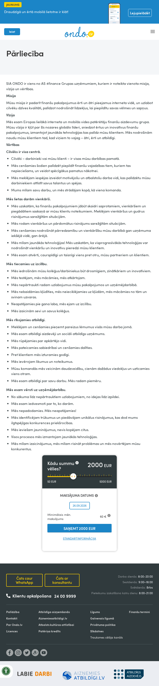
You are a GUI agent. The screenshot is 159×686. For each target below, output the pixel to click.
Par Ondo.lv (14, 625)
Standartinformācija (79, 538)
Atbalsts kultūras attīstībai (56, 625)
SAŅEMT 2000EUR (79, 528)
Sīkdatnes (97, 631)
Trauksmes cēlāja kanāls (106, 637)
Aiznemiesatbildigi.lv (53, 618)
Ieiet (12, 32)
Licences (12, 631)
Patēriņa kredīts (49, 631)
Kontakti (11, 618)
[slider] (73, 476)
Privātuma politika (103, 625)
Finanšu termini (139, 612)
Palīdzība (12, 612)
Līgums (95, 612)
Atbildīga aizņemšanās (54, 612)
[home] (79, 32)
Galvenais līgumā (102, 618)
